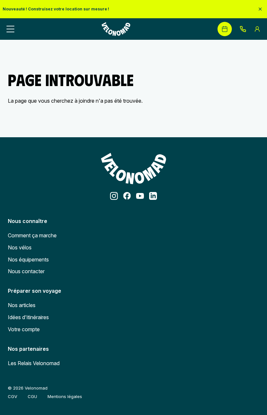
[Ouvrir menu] (10, 29)
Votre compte (24, 329)
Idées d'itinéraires (28, 317)
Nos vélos (20, 247)
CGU (32, 396)
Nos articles (21, 305)
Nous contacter (26, 271)
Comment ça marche (32, 235)
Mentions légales (65, 396)
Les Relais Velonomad (34, 363)
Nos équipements (28, 259)
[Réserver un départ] (225, 29)
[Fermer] (260, 9)
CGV (12, 396)
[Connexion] (257, 29)
